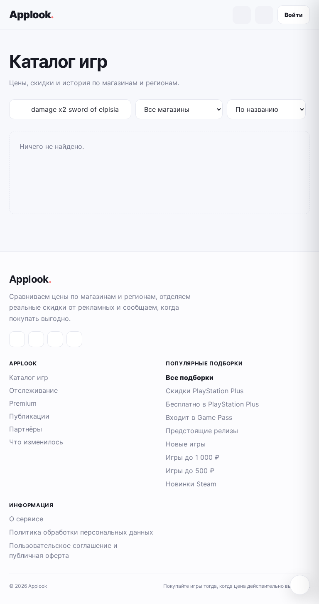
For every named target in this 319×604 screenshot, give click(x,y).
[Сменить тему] (264, 15)
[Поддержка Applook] (300, 585)
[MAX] (55, 339)
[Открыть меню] (242, 15)
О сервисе (26, 519)
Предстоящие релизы (202, 430)
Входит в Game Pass (199, 417)
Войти (294, 14)
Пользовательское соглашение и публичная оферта (63, 550)
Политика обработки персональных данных (81, 532)
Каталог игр (28, 377)
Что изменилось (36, 442)
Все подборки (189, 377)
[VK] (17, 339)
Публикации (29, 416)
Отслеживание (33, 390)
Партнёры (25, 429)
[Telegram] (36, 339)
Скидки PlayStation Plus (204, 391)
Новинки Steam (191, 484)
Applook (31, 14)
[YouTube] (74, 339)
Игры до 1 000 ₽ (192, 457)
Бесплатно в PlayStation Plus (212, 404)
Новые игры (186, 444)
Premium (23, 403)
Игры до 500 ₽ (190, 470)
